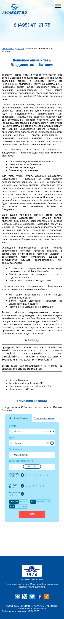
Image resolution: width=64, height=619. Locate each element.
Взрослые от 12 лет (14, 475)
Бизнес (23, 501)
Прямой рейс (43, 501)
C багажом (21, 506)
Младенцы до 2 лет (14, 493)
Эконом (14, 501)
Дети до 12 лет (13, 485)
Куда (11, 437)
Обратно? (32, 466)
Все (33, 501)
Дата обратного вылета (21, 461)
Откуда (12, 426)
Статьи (20, 48)
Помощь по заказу (44, 418)
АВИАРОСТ (33, 611)
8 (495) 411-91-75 (32, 25)
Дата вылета (15, 449)
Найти (32, 514)
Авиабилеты (8, 48)
